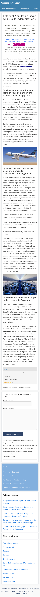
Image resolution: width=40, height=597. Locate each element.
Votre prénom (8, 400)
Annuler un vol (8, 547)
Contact (35, 9)
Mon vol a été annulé (10, 476)
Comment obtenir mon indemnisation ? (17, 488)
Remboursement (9, 581)
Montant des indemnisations (13, 484)
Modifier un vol (8, 573)
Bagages (6, 551)
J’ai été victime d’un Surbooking (14, 480)
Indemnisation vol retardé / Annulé (18, 387)
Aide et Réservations (9, 9)
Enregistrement (8, 559)
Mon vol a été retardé (11, 472)
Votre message (8, 408)
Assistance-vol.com (10, 3)
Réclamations (24, 9)
